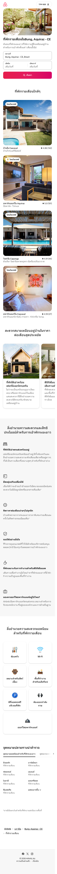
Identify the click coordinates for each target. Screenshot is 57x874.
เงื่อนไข (36, 861)
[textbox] (15, 66)
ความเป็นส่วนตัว (23, 861)
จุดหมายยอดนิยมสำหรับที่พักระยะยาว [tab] (19, 754)
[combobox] (27, 57)
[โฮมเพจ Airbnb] (5, 4)
